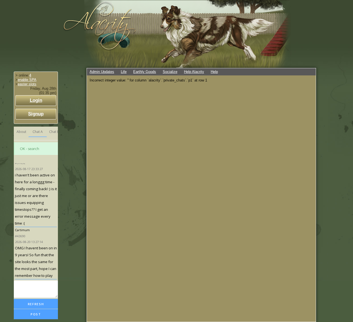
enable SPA (27, 80)
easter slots (27, 84)
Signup (36, 113)
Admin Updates (102, 72)
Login (36, 100)
